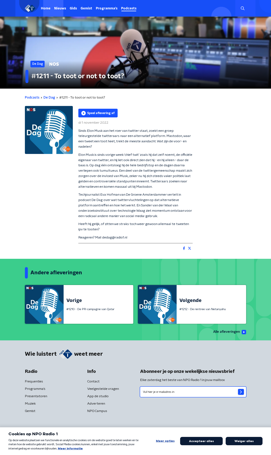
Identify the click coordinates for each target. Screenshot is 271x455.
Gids (73, 8)
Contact (93, 381)
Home (46, 8)
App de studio (98, 396)
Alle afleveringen (226, 332)
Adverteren (96, 403)
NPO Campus (97, 411)
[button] (242, 8)
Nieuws (60, 8)
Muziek (30, 403)
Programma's (106, 8)
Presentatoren (36, 396)
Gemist (86, 8)
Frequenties (34, 381)
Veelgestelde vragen (103, 389)
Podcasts (128, 8)
